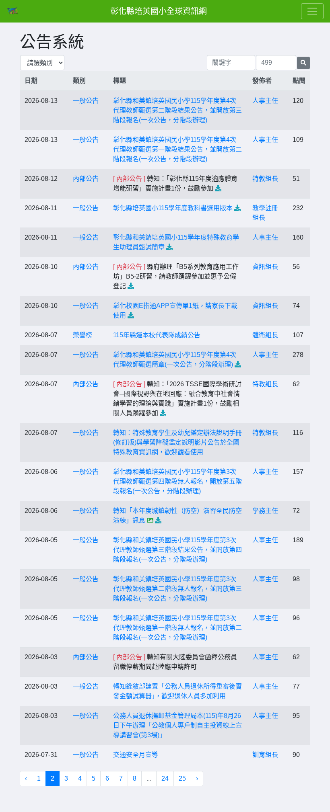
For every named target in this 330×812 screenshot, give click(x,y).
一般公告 (86, 100)
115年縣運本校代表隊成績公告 (156, 335)
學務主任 (265, 510)
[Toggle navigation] (312, 11)
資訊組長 (265, 266)
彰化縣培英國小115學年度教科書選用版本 (173, 208)
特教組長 (265, 178)
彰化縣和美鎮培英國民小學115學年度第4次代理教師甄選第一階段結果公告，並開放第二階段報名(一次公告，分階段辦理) (177, 149)
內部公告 (86, 178)
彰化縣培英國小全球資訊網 (158, 11)
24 (165, 778)
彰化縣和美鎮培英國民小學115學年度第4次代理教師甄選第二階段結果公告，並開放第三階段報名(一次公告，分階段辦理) (177, 110)
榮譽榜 (82, 335)
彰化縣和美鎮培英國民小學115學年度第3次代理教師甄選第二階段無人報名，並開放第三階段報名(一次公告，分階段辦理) (177, 589)
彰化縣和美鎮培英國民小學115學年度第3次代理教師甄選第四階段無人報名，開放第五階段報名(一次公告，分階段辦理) (177, 481)
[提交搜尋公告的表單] (303, 63)
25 (182, 778)
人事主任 (265, 100)
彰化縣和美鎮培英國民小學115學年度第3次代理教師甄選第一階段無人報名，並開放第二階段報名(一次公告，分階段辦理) (177, 628)
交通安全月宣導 (135, 754)
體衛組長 (265, 335)
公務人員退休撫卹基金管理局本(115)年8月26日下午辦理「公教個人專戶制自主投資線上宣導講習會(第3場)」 (177, 725)
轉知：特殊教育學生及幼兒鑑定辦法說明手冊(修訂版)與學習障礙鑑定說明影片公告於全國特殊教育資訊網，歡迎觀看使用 (177, 442)
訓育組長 (265, 754)
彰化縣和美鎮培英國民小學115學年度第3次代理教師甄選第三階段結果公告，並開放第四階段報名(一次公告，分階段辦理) (177, 550)
